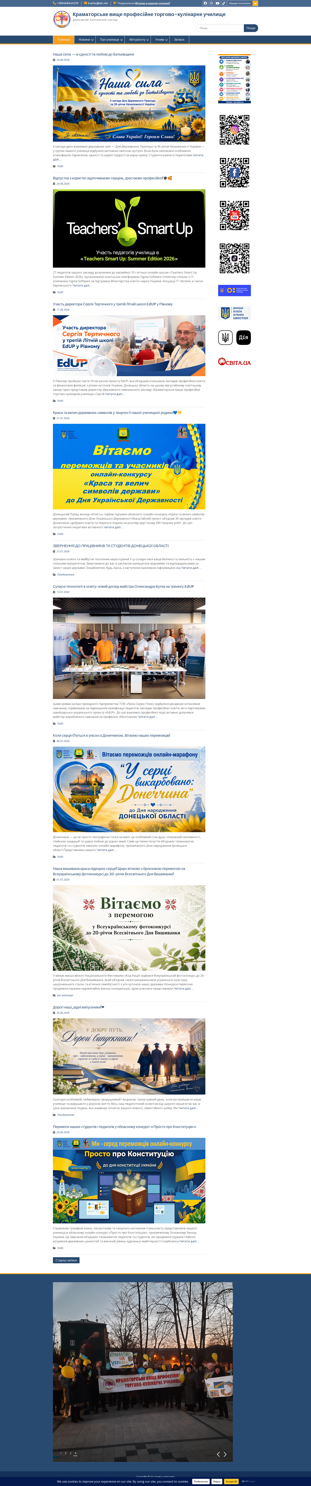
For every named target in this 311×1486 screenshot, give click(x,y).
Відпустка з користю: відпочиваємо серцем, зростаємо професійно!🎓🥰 (112, 178)
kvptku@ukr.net (98, 3)
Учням (159, 40)
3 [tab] (70, 1453)
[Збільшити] (246, 59)
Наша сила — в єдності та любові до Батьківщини (93, 54)
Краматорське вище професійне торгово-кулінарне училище (149, 14)
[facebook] (205, 3)
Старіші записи (66, 1260)
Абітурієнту (137, 40)
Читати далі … (82, 285)
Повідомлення (65, 574)
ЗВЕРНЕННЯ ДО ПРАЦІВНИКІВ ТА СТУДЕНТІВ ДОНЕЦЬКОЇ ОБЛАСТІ (111, 546)
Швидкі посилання (240, 3)
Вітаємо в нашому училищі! (152, 3)
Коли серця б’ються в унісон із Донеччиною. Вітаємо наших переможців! (111, 735)
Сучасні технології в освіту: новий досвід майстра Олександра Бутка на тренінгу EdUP (123, 586)
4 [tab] (75, 1453)
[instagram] (211, 3)
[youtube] (217, 3)
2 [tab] (65, 1453)
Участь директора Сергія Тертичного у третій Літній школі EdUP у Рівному (113, 304)
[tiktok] (223, 3)
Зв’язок (179, 40)
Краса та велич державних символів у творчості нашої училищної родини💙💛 (117, 412)
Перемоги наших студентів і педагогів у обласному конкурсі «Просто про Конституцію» (125, 1126)
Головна (64, 40)
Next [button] (225, 1454)
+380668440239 (67, 3)
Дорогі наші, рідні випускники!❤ (78, 1007)
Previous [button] (218, 1454)
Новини (84, 40)
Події (60, 166)
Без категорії (65, 995)
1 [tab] (61, 1453)
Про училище (109, 40)
